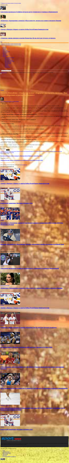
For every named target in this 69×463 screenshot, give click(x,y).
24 (0, 207)
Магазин (5, 47)
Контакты (5, 455)
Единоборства (6, 51)
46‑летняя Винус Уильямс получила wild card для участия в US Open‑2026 (26, 347)
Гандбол (6, 64)
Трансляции (7, 67)
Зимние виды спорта (9, 57)
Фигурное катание (9, 60)
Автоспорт (5, 55)
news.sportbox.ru (9, 148)
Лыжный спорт (8, 62)
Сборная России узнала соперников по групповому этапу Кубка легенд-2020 (21, 160)
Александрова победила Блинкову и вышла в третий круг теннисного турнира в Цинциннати (34, 388)
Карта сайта (5, 454)
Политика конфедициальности (9, 456)
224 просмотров (3, 101)
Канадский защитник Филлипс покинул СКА (16, 203)
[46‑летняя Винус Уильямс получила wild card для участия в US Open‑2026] (10, 343)
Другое (4, 56)
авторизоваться (23, 164)
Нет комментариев (14, 101)
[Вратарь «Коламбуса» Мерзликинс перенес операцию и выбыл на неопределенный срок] (10, 240)
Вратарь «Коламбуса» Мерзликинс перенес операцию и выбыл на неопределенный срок (32, 244)
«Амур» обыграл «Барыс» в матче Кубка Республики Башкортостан (24, 29)
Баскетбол (5, 50)
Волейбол (5, 52)
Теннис (4, 54)
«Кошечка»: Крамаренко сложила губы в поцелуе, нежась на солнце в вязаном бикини (30, 20)
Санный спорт (8, 63)
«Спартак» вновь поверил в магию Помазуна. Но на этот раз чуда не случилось (27, 38)
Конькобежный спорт (9, 61)
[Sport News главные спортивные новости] (11, 441)
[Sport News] (10, 3)
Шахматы (7, 65)
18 (0, 372)
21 (0, 413)
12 (0, 187)
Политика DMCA (6, 451)
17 (0, 272)
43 (0, 228)
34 (0, 392)
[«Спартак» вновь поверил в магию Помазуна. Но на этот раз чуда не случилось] (3, 35)
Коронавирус (7, 58)
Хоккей (4, 49)
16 (0, 351)
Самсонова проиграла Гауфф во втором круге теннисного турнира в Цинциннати (29, 12)
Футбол (4, 48)
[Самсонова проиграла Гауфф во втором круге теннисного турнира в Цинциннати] (3, 9)
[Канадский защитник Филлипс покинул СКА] (10, 199)
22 (0, 331)
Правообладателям (7, 453)
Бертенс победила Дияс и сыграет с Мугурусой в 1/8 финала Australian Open (21, 156)
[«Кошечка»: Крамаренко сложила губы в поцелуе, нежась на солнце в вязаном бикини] (3, 18)
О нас (4, 450)
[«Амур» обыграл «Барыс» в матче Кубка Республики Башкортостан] (3, 27)
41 (0, 248)
